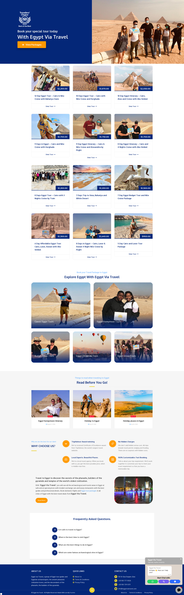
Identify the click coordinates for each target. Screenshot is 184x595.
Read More (41, 500)
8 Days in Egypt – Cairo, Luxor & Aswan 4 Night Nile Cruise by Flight (90, 246)
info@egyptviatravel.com (127, 589)
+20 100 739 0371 (124, 585)
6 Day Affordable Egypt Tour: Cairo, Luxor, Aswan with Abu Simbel (48, 246)
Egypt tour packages (89, 491)
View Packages (33, 44)
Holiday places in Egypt (133, 421)
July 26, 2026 (134, 424)
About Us (78, 577)
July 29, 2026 (92, 424)
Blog (50, 416)
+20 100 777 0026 (124, 581)
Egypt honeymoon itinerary (50, 421)
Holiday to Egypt (92, 421)
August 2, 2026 (51, 424)
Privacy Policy (80, 582)
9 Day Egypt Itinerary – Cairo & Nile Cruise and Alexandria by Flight (90, 147)
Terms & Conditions (82, 580)
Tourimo (72, 592)
